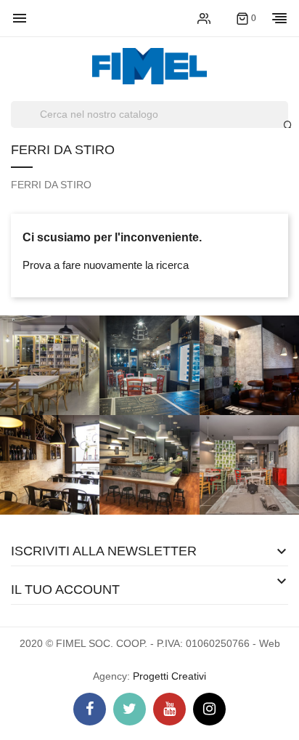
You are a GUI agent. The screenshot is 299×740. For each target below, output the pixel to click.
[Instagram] (209, 709)
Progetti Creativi (169, 676)
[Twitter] (129, 709)
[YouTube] (169, 709)
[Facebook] (89, 709)
